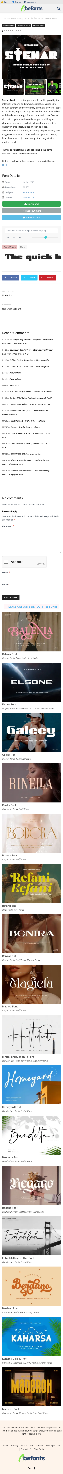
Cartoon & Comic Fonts (13, 1362)
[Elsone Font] (31, 682)
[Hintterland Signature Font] (31, 1034)
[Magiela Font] (31, 984)
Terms (5, 1445)
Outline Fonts (47, 708)
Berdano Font (10, 1308)
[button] (59, 9)
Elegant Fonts (8, 658)
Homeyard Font (11, 1107)
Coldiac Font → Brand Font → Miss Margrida (29, 360)
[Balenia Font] (31, 631)
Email (6, 584)
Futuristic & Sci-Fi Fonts (28, 708)
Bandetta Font (10, 1157)
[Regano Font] (31, 1185)
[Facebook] (34, 1468)
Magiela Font (10, 1006)
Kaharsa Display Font (14, 1358)
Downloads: (11, 187)
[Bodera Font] (31, 833)
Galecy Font (9, 754)
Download (33, 204)
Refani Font (9, 905)
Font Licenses (36, 1445)
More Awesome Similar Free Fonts (33, 606)
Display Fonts (36, 18)
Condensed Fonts (10, 809)
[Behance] (29, 1468)
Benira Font (9, 956)
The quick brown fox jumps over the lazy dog (33, 257)
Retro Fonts (21, 658)
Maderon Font (10, 1409)
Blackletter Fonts (10, 1211)
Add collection (33, 217)
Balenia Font (9, 654)
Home (7, 18)
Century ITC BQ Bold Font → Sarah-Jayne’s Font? (31, 398)
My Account (31, 2)
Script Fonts (26, 1060)
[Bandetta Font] (31, 1135)
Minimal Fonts (38, 25)
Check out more (33, 210)
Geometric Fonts (23, 25)
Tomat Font (14, 385)
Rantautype (28, 192)
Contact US (26, 1449)
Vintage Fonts (33, 960)
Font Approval (53, 1445)
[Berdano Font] (31, 1286)
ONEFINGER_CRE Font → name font (26, 454)
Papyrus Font (15, 372)
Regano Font (10, 1207)
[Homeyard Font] (31, 1084)
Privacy (14, 1445)
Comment (8, 526)
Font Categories (20, 18)
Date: (7, 182)
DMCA (24, 1445)
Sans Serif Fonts (23, 758)
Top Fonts (39, 1449)
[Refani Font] (31, 883)
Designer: (9, 192)
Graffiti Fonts (45, 1362)
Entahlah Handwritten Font (18, 1258)
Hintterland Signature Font (18, 1056)
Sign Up (16, 2)
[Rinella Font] (31, 782)
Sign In (5, 2)
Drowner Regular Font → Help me (25, 427)
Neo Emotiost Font (11, 309)
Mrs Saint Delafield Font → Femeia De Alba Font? (31, 391)
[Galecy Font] (31, 732)
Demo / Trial (29, 197)
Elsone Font (9, 704)
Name (6, 572)
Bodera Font (9, 855)
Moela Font (7, 295)
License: (9, 197)
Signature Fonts (40, 1060)
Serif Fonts (33, 658)
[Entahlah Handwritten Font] (31, 1235)
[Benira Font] (31, 933)
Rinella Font (9, 805)
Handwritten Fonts (11, 1060)
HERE (5, 164)
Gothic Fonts (38, 1211)
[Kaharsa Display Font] (31, 1336)
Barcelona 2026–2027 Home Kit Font (35, 404)
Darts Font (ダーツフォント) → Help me (28, 420)
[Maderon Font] (31, 1386)
